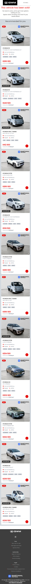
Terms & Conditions (16, 571)
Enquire (6, 54)
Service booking (16, 558)
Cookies (16, 567)
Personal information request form (16, 569)
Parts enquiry (16, 556)
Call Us (12, 54)
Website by (17, 582)
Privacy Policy (16, 564)
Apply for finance (16, 554)
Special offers (16, 547)
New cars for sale (16, 543)
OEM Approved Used (16, 545)
